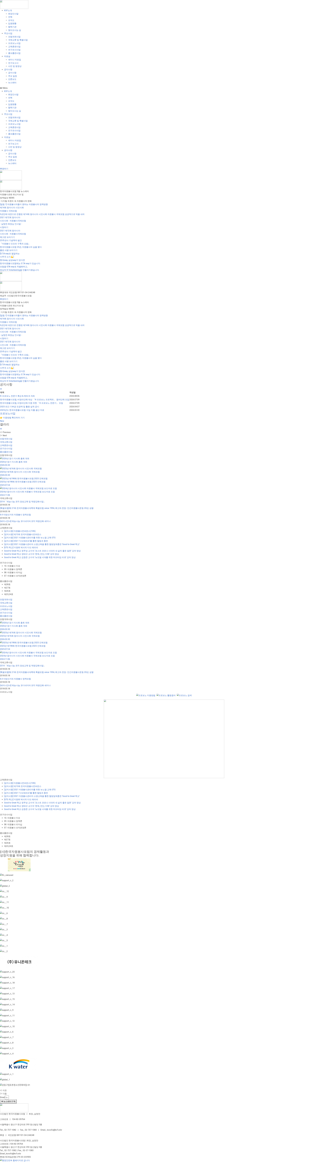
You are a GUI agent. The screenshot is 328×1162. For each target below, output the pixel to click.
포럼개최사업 (14, 37)
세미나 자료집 (14, 59)
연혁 (10, 17)
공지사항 (8, 69)
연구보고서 (13, 63)
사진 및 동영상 (15, 66)
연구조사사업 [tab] (6, 563)
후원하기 (4, 299)
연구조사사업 (14, 50)
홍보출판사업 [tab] (6, 581)
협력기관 (12, 27)
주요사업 (8, 33)
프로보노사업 (14, 43)
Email (2, 1097)
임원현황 (12, 23)
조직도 (11, 20)
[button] (164, 88)
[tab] (164, 439)
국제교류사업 (6, 442)
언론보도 (12, 79)
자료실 (7, 56)
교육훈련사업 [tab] (6, 528)
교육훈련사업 (14, 46)
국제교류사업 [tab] (6, 498)
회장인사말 (13, 14)
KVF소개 (8, 10)
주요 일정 (12, 76)
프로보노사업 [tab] (6, 692)
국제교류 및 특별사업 (18, 40)
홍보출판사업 (14, 53)
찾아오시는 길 (14, 30)
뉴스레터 (12, 82)
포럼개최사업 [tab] (6, 455)
